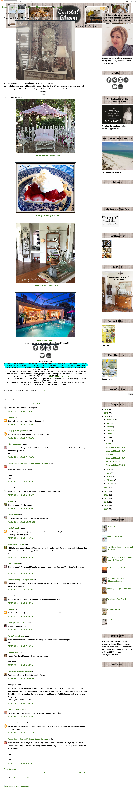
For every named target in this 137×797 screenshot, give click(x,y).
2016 (106, 417)
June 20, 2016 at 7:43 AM (21, 482)
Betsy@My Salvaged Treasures (20, 671)
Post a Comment (10, 769)
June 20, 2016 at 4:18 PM (21, 573)
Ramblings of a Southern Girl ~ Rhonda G (24, 404)
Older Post (83, 773)
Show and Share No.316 (115, 465)
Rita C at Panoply (15, 444)
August (109, 434)
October (110, 427)
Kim (10, 488)
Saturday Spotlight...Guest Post (119, 589)
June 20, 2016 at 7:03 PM (21, 646)
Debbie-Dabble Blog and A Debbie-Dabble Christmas (28, 463)
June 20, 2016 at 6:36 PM (21, 616)
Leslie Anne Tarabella (16, 723)
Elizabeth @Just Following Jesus (46, 285)
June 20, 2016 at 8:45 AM (21, 495)
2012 (106, 498)
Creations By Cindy (15, 709)
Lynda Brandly (14, 528)
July (108, 437)
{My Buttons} (57, 7)
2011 (106, 502)
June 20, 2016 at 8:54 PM (21, 665)
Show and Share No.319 (115, 451)
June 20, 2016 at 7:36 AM (21, 438)
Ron (9, 596)
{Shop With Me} (41, 7)
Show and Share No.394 (116, 537)
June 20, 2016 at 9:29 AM (21, 508)
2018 (106, 409)
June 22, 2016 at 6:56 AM (21, 717)
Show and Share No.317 (115, 458)
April (109, 473)
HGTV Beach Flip (113, 444)
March (109, 476)
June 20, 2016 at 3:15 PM (21, 557)
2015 (106, 488)
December (111, 420)
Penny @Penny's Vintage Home (48, 155)
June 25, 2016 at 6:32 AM (21, 763)
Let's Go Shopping (113, 461)
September (111, 430)
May (109, 469)
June (109, 441)
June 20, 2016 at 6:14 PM (21, 603)
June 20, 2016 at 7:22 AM (21, 424)
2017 (106, 413)
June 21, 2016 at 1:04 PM (21, 703)
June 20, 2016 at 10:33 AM (21, 522)
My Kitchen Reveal (114, 609)
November (111, 423)
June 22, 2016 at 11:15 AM (21, 733)
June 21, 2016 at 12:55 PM (21, 678)
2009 (106, 509)
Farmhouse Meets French (116, 599)
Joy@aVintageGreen (16, 636)
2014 (106, 491)
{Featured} (28, 7)
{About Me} (15, 7)
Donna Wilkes (13, 515)
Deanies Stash (13, 652)
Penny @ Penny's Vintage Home (20, 580)
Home (4, 7)
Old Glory (110, 454)
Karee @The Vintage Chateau (47, 216)
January (110, 484)
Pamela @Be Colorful (45, 340)
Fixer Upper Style (113, 620)
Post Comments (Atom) (23, 778)
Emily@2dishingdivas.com (18, 431)
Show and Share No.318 (16, 18)
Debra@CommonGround (18, 623)
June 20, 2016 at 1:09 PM (21, 538)
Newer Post (8, 773)
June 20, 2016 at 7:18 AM (21, 411)
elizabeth (11, 501)
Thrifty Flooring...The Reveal (118, 568)
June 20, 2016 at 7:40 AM (21, 457)
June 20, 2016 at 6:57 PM (21, 630)
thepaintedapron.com (16, 544)
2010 (106, 506)
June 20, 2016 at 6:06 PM (21, 590)
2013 (106, 495)
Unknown (11, 417)
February (110, 480)
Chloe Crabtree (14, 563)
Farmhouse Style (113, 526)
